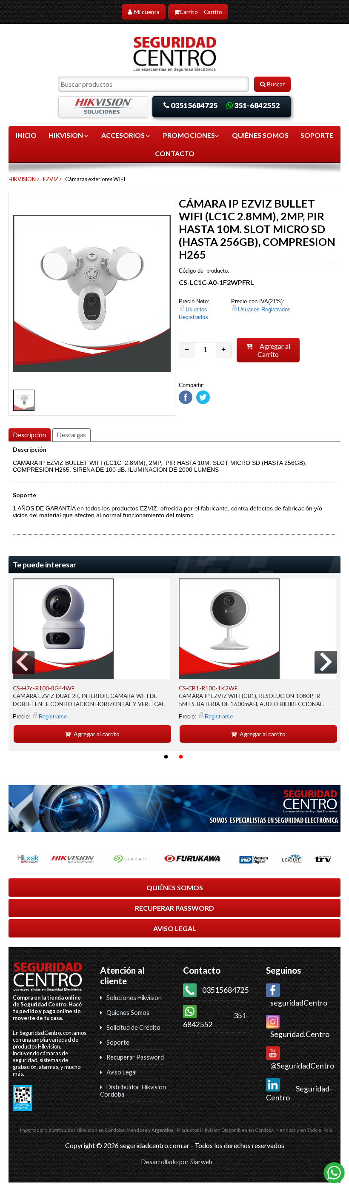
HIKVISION (66, 135)
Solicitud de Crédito (133, 1027)
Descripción (29, 435)
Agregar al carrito (96, 734)
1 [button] (166, 757)
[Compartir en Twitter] (202, 402)
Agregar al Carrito (273, 350)
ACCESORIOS (123, 135)
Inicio (26, 135)
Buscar (275, 84)
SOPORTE (316, 135)
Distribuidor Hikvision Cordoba (133, 1090)
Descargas (71, 435)
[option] (91, 660)
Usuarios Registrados (264, 309)
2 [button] (181, 757)
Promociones (189, 135)
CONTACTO (175, 153)
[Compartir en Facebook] (185, 402)
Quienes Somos (127, 1012)
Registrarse (53, 716)
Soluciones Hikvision (134, 997)
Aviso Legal (121, 1072)
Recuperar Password (135, 1057)
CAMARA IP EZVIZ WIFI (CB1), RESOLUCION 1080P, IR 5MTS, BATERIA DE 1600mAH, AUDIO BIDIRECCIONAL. (251, 699)
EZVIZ (50, 179)
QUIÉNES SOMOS (260, 135)
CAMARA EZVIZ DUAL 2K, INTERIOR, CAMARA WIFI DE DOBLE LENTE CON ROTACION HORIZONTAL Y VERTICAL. (89, 699)
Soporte (117, 1042)
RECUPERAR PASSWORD (174, 908)
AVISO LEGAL (174, 928)
